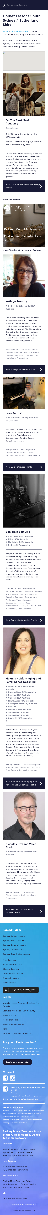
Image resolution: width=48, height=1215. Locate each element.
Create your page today (17, 1062)
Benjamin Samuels (18, 532)
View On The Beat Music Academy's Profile (23, 186)
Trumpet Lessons (11, 978)
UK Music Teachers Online (15, 1199)
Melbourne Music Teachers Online (19, 1149)
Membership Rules (11, 1020)
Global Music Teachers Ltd (24, 1211)
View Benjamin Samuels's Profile (21, 620)
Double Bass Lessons (13, 974)
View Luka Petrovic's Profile (19, 467)
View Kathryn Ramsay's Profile (20, 370)
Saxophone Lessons (12, 965)
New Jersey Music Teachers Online (19, 1184)
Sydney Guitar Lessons (14, 936)
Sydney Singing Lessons (14, 945)
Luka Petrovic (14, 413)
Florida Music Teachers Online (17, 1181)
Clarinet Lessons (11, 969)
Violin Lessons (9, 983)
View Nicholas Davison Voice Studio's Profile (19, 911)
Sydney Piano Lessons (13, 941)
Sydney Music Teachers (16, 5)
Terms (6, 1029)
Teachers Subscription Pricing (17, 1033)
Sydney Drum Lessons (13, 950)
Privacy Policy (9, 1015)
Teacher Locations (20, 32)
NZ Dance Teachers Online (15, 1170)
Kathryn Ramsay (16, 301)
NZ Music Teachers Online (15, 1167)
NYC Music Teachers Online (16, 1187)
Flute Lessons (9, 960)
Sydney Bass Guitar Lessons (16, 954)
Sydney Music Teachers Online (17, 1152)
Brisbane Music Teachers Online (18, 1156)
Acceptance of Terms (13, 1024)
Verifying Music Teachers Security (19, 1011)
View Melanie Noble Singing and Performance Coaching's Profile (21, 783)
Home (5, 32)
